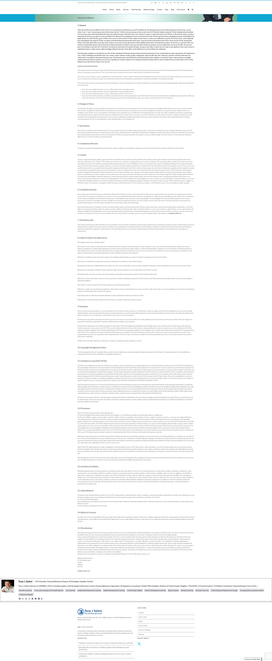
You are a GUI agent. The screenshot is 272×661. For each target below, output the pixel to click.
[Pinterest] (32, 598)
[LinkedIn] (39, 598)
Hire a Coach (143, 617)
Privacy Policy (143, 626)
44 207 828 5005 (87, 627)
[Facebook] (19, 598)
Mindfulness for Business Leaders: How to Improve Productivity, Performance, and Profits (106, 643)
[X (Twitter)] (23, 598)
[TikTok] (29, 598)
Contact (141, 612)
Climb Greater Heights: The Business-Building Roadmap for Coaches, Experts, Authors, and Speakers (105, 655)
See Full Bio (252, 586)
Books (141, 621)
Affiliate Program (108, 617)
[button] (192, 9)
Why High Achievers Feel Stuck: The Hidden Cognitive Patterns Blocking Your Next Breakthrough (104, 648)
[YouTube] (35, 598)
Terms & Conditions (145, 630)
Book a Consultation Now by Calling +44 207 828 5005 (112, 2)
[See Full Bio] (258, 586)
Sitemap (141, 634)
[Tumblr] (41, 598)
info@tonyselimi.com (175, 213)
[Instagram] (26, 598)
